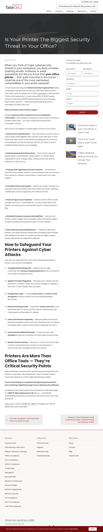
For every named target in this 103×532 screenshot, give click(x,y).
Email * (68, 89)
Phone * (69, 99)
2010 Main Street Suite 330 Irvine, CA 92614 (19, 520)
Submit (82, 112)
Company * (70, 79)
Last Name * (87, 69)
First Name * (71, 69)
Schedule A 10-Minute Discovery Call (77, 6)
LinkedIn (54, 526)
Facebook (49, 526)
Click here (9, 404)
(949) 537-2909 (91, 2)
